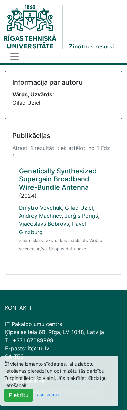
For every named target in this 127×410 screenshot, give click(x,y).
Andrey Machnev (40, 215)
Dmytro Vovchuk (40, 207)
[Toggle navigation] (14, 56)
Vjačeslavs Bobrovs (44, 223)
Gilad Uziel (79, 207)
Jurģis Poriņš (81, 215)
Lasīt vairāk (47, 394)
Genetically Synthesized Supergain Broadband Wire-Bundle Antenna (58, 179)
